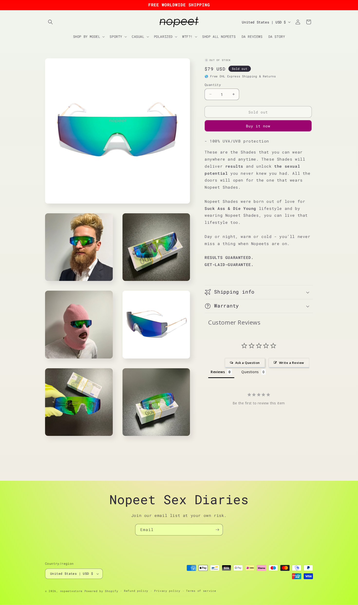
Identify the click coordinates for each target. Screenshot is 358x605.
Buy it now (258, 125)
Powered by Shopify (101, 591)
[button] (50, 22)
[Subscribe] (217, 529)
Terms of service (201, 591)
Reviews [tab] (218, 371)
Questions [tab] (250, 371)
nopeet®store (71, 591)
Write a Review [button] (291, 362)
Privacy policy (167, 591)
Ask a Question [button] (247, 362)
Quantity (213, 84)
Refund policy (136, 591)
